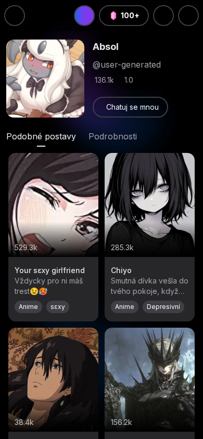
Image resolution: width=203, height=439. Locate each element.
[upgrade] (84, 15)
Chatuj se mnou (132, 106)
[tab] (41, 136)
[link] (130, 107)
